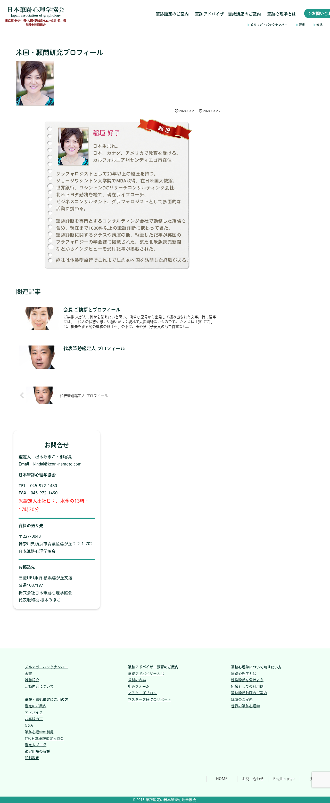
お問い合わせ (253, 779)
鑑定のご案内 (35, 706)
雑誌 (318, 24)
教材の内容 (137, 680)
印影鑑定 (32, 758)
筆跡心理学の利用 (39, 732)
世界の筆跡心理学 (245, 706)
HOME (222, 779)
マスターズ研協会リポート (149, 699)
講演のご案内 (242, 699)
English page (283, 779)
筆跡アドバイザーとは (146, 673)
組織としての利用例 (247, 686)
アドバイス (34, 712)
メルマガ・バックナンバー (267, 24)
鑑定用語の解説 (37, 751)
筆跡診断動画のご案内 (249, 693)
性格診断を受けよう (247, 680)
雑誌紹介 (32, 680)
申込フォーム (139, 686)
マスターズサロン (142, 693)
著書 (300, 24)
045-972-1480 (43, 486)
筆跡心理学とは (243, 673)
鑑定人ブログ (35, 745)
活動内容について (39, 686)
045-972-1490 (44, 493)
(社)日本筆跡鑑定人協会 (44, 738)
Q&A (29, 725)
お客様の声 (34, 719)
